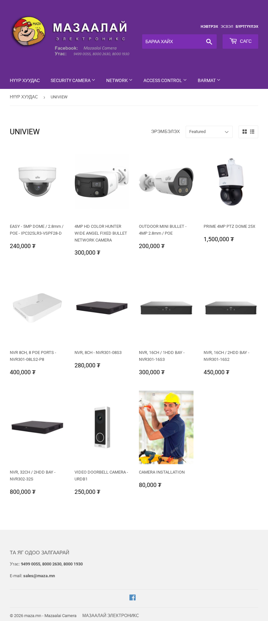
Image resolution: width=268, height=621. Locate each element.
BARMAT (207, 80)
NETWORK (117, 80)
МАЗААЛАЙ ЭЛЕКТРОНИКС (110, 615)
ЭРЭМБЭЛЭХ (165, 131)
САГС (245, 41)
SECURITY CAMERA (71, 80)
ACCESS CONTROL (163, 80)
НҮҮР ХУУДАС (25, 80)
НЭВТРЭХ (209, 27)
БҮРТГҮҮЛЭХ (247, 27)
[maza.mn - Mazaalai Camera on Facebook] (132, 598)
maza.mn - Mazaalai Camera (50, 615)
